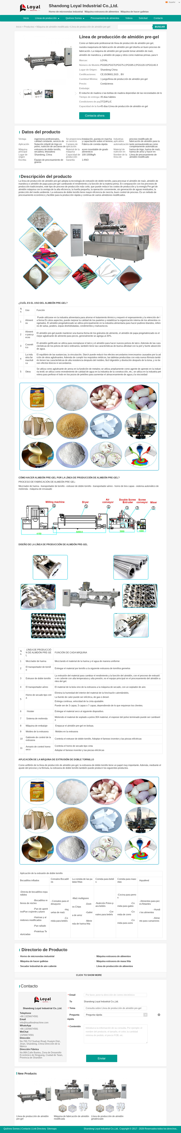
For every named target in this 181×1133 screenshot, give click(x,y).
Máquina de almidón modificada (52, 27)
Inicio (26, 18)
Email (71, 995)
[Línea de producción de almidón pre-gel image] (48, 60)
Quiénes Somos (74, 18)
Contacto (158, 18)
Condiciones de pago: (89, 101)
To (70, 1001)
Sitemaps (52, 1128)
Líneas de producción (46, 18)
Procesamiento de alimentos (105, 18)
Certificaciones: (87, 74)
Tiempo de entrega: (89, 97)
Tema (71, 1008)
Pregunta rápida (73, 1017)
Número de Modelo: (89, 65)
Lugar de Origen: (88, 70)
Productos (29, 27)
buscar (160, 27)
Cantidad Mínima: (88, 79)
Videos (128, 18)
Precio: (83, 84)
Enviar (102, 1058)
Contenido (74, 1026)
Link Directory (39, 1128)
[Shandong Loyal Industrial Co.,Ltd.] (30, 6)
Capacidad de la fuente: (89, 106)
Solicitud (143, 18)
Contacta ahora (94, 115)
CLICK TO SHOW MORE (89, 975)
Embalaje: (84, 88)
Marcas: (83, 60)
